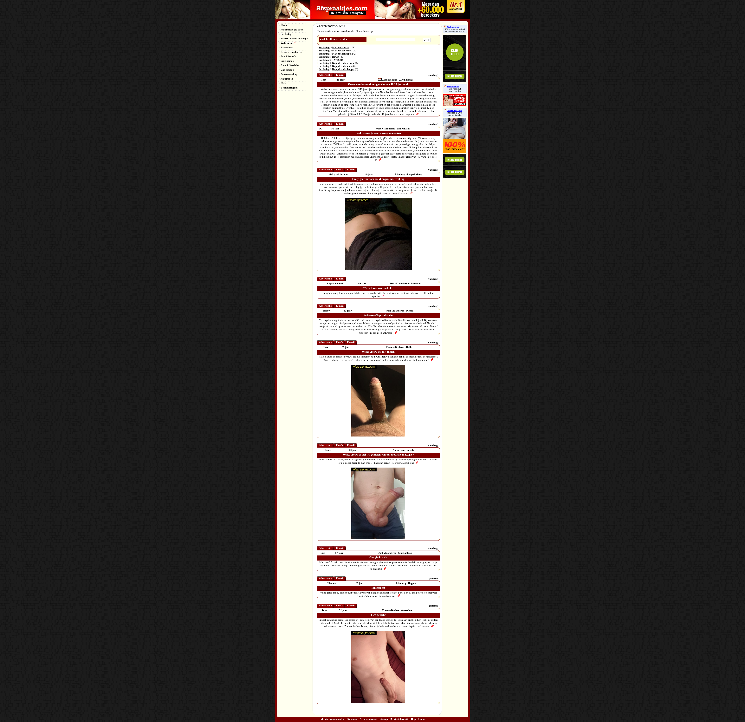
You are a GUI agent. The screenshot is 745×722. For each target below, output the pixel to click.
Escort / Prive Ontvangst (294, 38)
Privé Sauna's (288, 56)
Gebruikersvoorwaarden (332, 719)
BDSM (335, 56)
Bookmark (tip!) (289, 87)
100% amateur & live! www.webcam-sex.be (455, 30)
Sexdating (286, 34)
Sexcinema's (287, 60)
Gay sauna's (287, 69)
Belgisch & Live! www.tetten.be (454, 114)
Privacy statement (368, 719)
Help (283, 83)
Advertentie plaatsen (291, 29)
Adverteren (286, 78)
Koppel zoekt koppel (343, 69)
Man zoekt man (340, 47)
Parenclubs (286, 47)
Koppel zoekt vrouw (343, 63)
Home (283, 25)
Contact (422, 719)
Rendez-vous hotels (290, 51)
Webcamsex (288, 43)
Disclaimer (352, 719)
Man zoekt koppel (342, 53)
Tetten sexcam (454, 110)
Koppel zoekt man (342, 66)
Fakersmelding (288, 74)
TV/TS (336, 59)
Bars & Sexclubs (289, 65)
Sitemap (384, 719)
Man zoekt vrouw (341, 50)
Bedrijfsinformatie (399, 719)
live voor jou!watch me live (455, 90)
